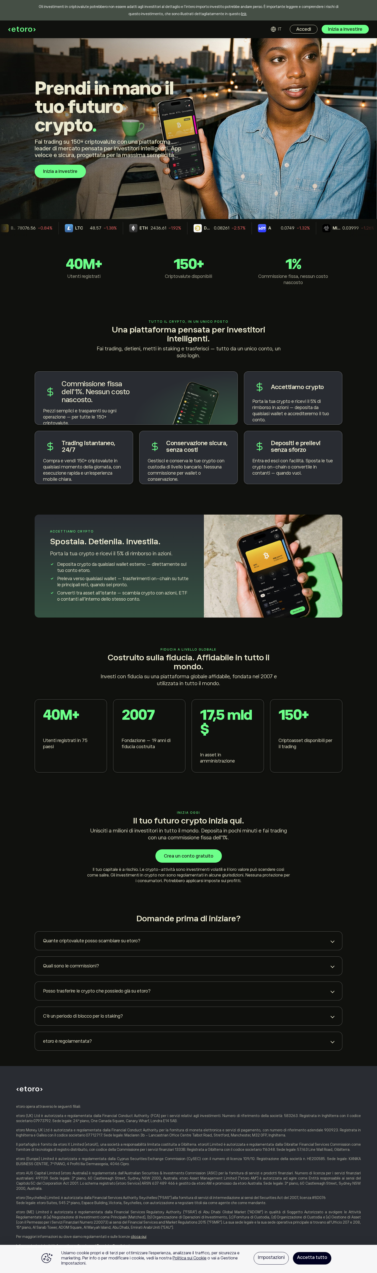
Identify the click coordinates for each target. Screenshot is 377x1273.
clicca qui (138, 1237)
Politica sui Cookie (189, 1258)
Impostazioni (271, 1257)
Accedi (303, 29)
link (243, 14)
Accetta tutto (312, 1257)
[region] (188, 1259)
